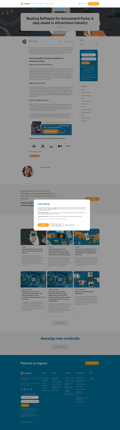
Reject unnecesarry (57, 225)
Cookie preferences (69, 225)
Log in (85, 3)
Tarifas (46, 3)
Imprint (55, 219)
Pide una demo (93, 3)
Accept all (43, 225)
